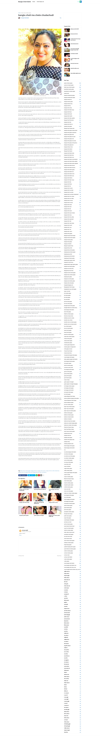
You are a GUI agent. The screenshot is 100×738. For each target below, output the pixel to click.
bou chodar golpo (72, 326)
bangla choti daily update (72, 118)
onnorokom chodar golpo (72, 503)
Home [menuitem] (33, 1)
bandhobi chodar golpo (72, 89)
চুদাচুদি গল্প (72, 602)
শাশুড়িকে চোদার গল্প (72, 728)
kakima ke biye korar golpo (72, 421)
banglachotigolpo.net (72, 285)
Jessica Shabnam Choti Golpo (72, 400)
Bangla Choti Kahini (24, 1)
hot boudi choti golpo (72, 392)
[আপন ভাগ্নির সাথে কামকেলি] (67, 55)
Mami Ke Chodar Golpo (72, 478)
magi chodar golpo (72, 468)
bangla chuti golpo (72, 241)
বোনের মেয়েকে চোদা (72, 668)
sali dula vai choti (72, 522)
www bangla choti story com (54, 490)
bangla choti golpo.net (72, 144)
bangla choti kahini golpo (72, 169)
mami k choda (72, 474)
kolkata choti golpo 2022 (72, 439)
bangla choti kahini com (72, 157)
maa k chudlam (72, 466)
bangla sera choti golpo (72, 278)
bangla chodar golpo (72, 101)
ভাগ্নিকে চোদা (72, 680)
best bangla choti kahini (72, 309)
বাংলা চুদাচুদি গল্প (72, 660)
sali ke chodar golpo (72, 524)
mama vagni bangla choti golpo (72, 472)
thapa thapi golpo (72, 544)
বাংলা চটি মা (72, 658)
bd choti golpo (72, 297)
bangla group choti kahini (72, 256)
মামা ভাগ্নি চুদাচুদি (72, 709)
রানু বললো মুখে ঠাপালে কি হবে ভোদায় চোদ (40, 489)
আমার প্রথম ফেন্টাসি (25, 530)
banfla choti (72, 93)
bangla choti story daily (24, 502)
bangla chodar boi (72, 99)
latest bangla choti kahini (72, 447)
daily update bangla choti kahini (72, 359)
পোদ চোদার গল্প (72, 641)
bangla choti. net (21, 472)
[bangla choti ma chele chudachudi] (25, 484)
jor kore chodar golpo (72, 404)
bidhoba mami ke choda (72, 318)
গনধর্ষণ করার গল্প (44, 472)
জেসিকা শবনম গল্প (72, 616)
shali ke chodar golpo (72, 530)
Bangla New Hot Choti (37, 472)
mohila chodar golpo (72, 487)
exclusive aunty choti (72, 367)
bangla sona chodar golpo (72, 280)
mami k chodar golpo (72, 476)
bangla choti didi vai (72, 124)
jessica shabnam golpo (72, 402)
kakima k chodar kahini (72, 416)
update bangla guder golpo (72, 546)
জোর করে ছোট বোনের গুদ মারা (74, 63)
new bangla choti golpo (72, 495)
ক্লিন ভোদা (72, 581)
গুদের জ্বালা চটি (72, 594)
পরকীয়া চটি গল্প (72, 633)
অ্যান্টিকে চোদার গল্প (72, 571)
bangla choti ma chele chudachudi (52, 470)
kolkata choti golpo (72, 437)
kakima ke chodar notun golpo (72, 425)
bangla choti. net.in (72, 231)
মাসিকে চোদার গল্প (72, 717)
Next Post (59, 555)
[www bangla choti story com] (54, 484)
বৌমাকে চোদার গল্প (72, 676)
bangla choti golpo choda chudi (72, 130)
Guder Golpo (72, 379)
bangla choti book (72, 111)
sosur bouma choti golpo (72, 540)
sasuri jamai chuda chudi (72, 526)
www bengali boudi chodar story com (72, 569)
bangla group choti (72, 254)
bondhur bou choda (72, 320)
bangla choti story (72, 215)
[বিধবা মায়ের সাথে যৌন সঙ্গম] (67, 35)
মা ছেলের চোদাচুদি (72, 701)
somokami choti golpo (72, 534)
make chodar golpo (72, 470)
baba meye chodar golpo (26, 12)
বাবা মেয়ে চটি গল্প (72, 649)
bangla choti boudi (72, 113)
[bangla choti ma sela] (54, 497)
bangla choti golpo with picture (72, 142)
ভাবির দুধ (72, 686)
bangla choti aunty (72, 107)
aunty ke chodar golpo (72, 85)
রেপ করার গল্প (72, 719)
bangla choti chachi (72, 116)
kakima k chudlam (72, 418)
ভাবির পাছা (72, 688)
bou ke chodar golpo (72, 328)
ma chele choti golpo (72, 454)
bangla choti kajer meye (72, 179)
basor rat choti (72, 291)
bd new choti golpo (72, 303)
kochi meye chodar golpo (72, 431)
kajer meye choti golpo (72, 408)
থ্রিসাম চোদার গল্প (72, 623)
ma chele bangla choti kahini (72, 451)
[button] (78, 2)
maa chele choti (72, 464)
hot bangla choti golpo (72, 388)
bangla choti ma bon (41, 470)
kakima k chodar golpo (72, 414)
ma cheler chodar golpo (72, 458)
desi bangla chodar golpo (72, 361)
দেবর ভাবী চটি (72, 627)
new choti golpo (72, 497)
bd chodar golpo (72, 293)
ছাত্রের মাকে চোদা (72, 608)
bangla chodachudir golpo (72, 97)
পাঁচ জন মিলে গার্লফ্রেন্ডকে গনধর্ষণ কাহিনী (75, 59)
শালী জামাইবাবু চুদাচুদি (72, 724)
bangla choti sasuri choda (72, 212)
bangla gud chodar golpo (72, 258)
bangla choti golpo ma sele (72, 136)
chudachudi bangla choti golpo (72, 355)
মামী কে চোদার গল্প (72, 713)
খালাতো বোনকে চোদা (72, 585)
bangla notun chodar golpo (72, 274)
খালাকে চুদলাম (72, 583)
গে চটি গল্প (72, 596)
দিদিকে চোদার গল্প (72, 625)
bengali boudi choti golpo (72, 305)
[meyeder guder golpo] (25, 510)
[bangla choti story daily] (25, 497)
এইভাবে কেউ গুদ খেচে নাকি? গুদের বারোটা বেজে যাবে (39, 503)
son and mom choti (72, 536)
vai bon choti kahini (72, 557)
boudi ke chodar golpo (72, 334)
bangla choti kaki (72, 182)
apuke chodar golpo (72, 83)
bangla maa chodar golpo (72, 266)
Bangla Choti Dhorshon (72, 120)
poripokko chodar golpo (72, 511)
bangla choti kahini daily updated (72, 163)
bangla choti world (72, 225)
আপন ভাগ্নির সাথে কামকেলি (74, 53)
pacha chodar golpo (72, 505)
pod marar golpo (72, 509)
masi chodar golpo (72, 480)
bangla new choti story (72, 268)
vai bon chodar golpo (72, 552)
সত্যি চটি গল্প (72, 732)
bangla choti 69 (72, 105)
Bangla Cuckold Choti (72, 245)
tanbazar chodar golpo (72, 542)
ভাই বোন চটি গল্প (72, 678)
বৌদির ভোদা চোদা (72, 674)
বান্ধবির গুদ (72, 647)
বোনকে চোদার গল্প (72, 666)
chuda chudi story (72, 353)
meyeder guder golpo (24, 515)
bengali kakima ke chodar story (72, 307)
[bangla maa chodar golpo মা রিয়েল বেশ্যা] (54, 510)
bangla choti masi (72, 206)
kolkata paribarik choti (72, 443)
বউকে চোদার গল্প (72, 643)
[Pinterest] (39, 475)
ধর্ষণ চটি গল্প (72, 629)
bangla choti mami (72, 204)
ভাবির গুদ (72, 684)
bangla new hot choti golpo (72, 272)
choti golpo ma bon (72, 348)
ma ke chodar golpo (72, 460)
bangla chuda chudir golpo (72, 237)
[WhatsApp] (37, 475)
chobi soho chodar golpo (72, 336)
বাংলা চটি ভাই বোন (72, 656)
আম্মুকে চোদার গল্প (72, 573)
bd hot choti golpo (72, 301)
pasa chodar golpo (72, 507)
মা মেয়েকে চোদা (72, 705)
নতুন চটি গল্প (72, 631)
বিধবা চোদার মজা (72, 664)
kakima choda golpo (72, 412)
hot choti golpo (72, 394)
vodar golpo (72, 561)
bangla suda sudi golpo (72, 282)
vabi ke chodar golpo (72, 550)
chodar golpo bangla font (72, 344)
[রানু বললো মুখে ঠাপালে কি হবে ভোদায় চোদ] (40, 484)
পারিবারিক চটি (72, 637)
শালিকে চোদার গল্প (72, 721)
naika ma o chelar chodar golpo (72, 493)
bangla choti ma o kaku (72, 198)
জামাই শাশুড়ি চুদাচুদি (72, 614)
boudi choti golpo (72, 332)
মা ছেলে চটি (72, 695)
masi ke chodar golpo (72, 482)
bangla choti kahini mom (72, 173)
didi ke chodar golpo (72, 365)
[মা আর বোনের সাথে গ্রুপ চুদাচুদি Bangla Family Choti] (67, 50)
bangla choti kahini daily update (72, 161)
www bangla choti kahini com (72, 565)
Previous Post (21, 555)
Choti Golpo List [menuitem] (40, 1)
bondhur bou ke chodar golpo (72, 322)
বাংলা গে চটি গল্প (72, 651)
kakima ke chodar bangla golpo (72, 423)
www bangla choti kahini (72, 563)
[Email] (41, 475)
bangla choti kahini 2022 (72, 153)
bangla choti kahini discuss (72, 167)
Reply (20, 535)
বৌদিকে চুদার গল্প (72, 670)
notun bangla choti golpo (72, 499)
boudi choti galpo (72, 330)
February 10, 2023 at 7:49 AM (26, 531)
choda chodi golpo (72, 338)
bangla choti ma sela (53, 502)
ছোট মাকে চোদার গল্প (72, 612)
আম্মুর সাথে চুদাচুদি (72, 575)
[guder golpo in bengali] (40, 510)
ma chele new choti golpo (72, 456)
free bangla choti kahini (72, 369)
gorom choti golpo (72, 371)
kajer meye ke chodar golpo (72, 410)
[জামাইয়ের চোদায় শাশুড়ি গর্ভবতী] (67, 30)
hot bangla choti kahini (72, 390)
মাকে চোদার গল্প (72, 707)
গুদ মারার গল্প (72, 592)
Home (19, 12)
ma (72, 449)
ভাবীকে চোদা (72, 691)
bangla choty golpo (72, 233)
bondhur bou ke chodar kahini (72, 324)
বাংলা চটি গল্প (72, 653)
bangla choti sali (72, 208)
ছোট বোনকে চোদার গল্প (72, 610)
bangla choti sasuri (72, 210)
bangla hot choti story (72, 262)
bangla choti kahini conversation (72, 159)
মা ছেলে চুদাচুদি (72, 699)
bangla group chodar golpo (72, 252)
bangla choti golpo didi (72, 134)
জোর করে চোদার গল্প (72, 618)
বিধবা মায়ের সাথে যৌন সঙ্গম (74, 33)
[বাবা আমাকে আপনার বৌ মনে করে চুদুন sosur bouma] (67, 40)
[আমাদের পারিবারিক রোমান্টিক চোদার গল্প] (67, 74)
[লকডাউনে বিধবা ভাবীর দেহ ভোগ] (67, 70)
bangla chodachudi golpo (72, 95)
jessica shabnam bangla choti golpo (72, 398)
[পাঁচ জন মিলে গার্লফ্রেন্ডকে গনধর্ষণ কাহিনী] (67, 60)
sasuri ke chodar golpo (72, 528)
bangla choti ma (34, 470)
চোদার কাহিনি (72, 604)
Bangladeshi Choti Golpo (72, 287)
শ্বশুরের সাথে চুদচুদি (72, 730)
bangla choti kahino (72, 177)
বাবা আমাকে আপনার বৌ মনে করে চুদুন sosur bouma (75, 39)
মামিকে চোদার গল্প (72, 711)
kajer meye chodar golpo (72, 406)
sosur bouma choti (72, 538)
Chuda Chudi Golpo (72, 351)
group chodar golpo (72, 373)
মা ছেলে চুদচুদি (72, 697)
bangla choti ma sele (72, 202)
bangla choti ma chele (72, 192)
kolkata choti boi (72, 435)
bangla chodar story (72, 103)
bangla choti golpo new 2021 (72, 140)
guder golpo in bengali (39, 515)
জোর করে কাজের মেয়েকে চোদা (74, 43)
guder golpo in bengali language (72, 383)
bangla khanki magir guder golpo (72, 264)
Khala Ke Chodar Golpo (72, 427)
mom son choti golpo (72, 491)
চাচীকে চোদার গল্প (72, 600)
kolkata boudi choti (72, 433)
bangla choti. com (72, 227)
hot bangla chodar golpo (72, 386)
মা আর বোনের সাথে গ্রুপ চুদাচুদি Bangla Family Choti (75, 49)
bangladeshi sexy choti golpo (72, 289)
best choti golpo (72, 311)
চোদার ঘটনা (72, 606)
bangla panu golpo (72, 276)
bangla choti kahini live (72, 171)
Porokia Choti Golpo (72, 513)
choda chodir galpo (72, 340)
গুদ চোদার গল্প (72, 590)
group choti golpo (72, 375)
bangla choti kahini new (72, 175)
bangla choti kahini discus (72, 165)
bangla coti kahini (72, 243)
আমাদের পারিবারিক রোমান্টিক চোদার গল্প (76, 73)
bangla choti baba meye (72, 109)
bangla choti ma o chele (72, 196)
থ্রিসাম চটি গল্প (72, 621)
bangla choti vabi (72, 221)
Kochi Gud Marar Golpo (72, 429)
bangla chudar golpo (72, 239)
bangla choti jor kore (72, 146)
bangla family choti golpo (72, 250)
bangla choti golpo (72, 126)
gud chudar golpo (72, 377)
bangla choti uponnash (72, 219)
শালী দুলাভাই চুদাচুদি (72, 726)
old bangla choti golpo (72, 501)
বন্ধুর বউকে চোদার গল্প (72, 645)
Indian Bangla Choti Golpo (72, 396)
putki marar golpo (72, 515)
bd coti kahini (72, 299)
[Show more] (43, 475)
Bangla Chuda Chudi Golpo (72, 235)
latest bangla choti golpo (72, 445)
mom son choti (72, 489)
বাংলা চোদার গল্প (72, 662)
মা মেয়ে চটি (72, 703)
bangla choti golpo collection (72, 132)
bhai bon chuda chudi (72, 315)
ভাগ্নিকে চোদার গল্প (72, 682)
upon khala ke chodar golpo (72, 548)
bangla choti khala (72, 184)
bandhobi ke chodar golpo (72, 91)
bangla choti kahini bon (72, 155)
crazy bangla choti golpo (72, 357)
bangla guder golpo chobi (72, 260)
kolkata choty (72, 441)
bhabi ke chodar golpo (72, 313)
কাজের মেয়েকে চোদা (72, 579)
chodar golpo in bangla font (72, 346)
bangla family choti (29, 472)
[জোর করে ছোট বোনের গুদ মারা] (67, 65)
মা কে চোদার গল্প (72, 693)
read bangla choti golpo (72, 519)
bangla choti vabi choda (72, 223)
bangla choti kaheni (72, 149)
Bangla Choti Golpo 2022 (72, 128)
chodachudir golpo (72, 342)
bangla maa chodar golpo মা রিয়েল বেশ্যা (54, 516)
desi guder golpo (72, 363)
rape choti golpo (72, 517)
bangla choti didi (72, 122)
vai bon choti (72, 555)
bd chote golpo (72, 295)
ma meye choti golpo (72, 462)
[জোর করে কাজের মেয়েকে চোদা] (67, 45)
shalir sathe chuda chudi (72, 532)
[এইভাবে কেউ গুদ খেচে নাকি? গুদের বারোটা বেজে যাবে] (40, 497)
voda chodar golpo (72, 559)
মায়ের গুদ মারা (72, 715)
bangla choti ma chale (72, 190)
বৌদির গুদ (72, 672)
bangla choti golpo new (72, 138)
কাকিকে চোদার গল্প (72, 577)
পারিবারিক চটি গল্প (72, 639)
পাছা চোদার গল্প (72, 635)
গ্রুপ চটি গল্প (72, 598)
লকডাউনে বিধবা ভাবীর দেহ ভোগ (75, 68)
